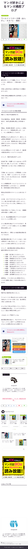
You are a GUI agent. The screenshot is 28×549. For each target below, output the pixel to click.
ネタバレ (12, 368)
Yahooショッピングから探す (19, 352)
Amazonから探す (18, 346)
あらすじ (18, 368)
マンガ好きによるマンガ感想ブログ (14, 6)
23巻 (23, 368)
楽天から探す (17, 349)
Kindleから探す (18, 344)
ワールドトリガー (5, 15)
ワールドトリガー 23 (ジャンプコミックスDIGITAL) (18, 340)
